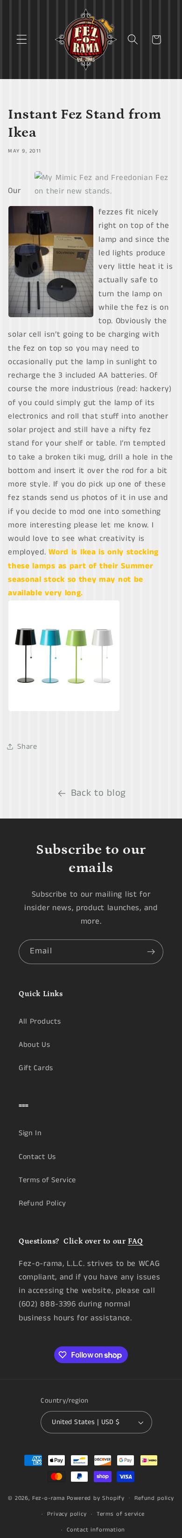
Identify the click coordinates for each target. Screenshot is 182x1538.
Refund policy (154, 1498)
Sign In (30, 1133)
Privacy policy (66, 1514)
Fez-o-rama (48, 1498)
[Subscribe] (151, 952)
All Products (40, 1021)
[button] (22, 40)
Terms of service (121, 1514)
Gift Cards (36, 1068)
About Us (34, 1044)
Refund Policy (42, 1203)
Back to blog (98, 793)
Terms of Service (47, 1180)
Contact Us (37, 1157)
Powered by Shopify (96, 1498)
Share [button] (27, 746)
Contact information (96, 1530)
